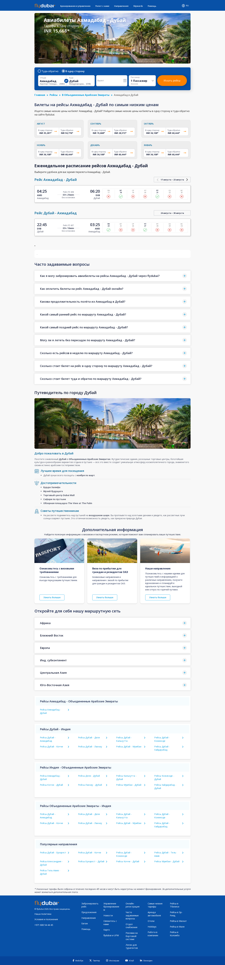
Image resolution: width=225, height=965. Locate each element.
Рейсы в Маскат (178, 921)
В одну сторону (75, 71)
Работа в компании (153, 934)
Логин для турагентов (132, 946)
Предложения (88, 912)
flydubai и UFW (111, 935)
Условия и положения (46, 919)
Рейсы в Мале (177, 926)
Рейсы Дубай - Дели (89, 737)
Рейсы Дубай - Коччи (51, 746)
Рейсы (54, 95)
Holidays (152, 926)
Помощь (152, 6)
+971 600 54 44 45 (43, 924)
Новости (108, 915)
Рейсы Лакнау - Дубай (90, 784)
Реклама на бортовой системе (132, 936)
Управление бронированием (111, 906)
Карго (106, 929)
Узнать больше (51, 597)
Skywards (138, 6)
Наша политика (42, 913)
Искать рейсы (172, 80)
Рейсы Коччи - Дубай (51, 784)
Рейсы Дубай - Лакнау (90, 746)
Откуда (43, 78)
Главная (39, 95)
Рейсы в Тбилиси (174, 905)
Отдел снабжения (131, 926)
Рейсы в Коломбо (175, 934)
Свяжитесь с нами (110, 923)
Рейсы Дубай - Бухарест (53, 852)
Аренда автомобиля (154, 914)
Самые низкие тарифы (155, 905)
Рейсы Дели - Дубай (89, 775)
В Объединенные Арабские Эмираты (85, 95)
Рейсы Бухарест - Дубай (91, 861)
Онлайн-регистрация (132, 905)
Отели (151, 921)
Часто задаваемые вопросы (132, 915)
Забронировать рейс (89, 905)
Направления (121, 6)
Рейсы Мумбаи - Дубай (128, 784)
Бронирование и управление (75, 6)
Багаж (84, 923)
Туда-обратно (49, 71)
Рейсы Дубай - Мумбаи (128, 746)
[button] (112, 276)
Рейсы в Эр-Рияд (176, 914)
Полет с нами (102, 6)
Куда (71, 78)
